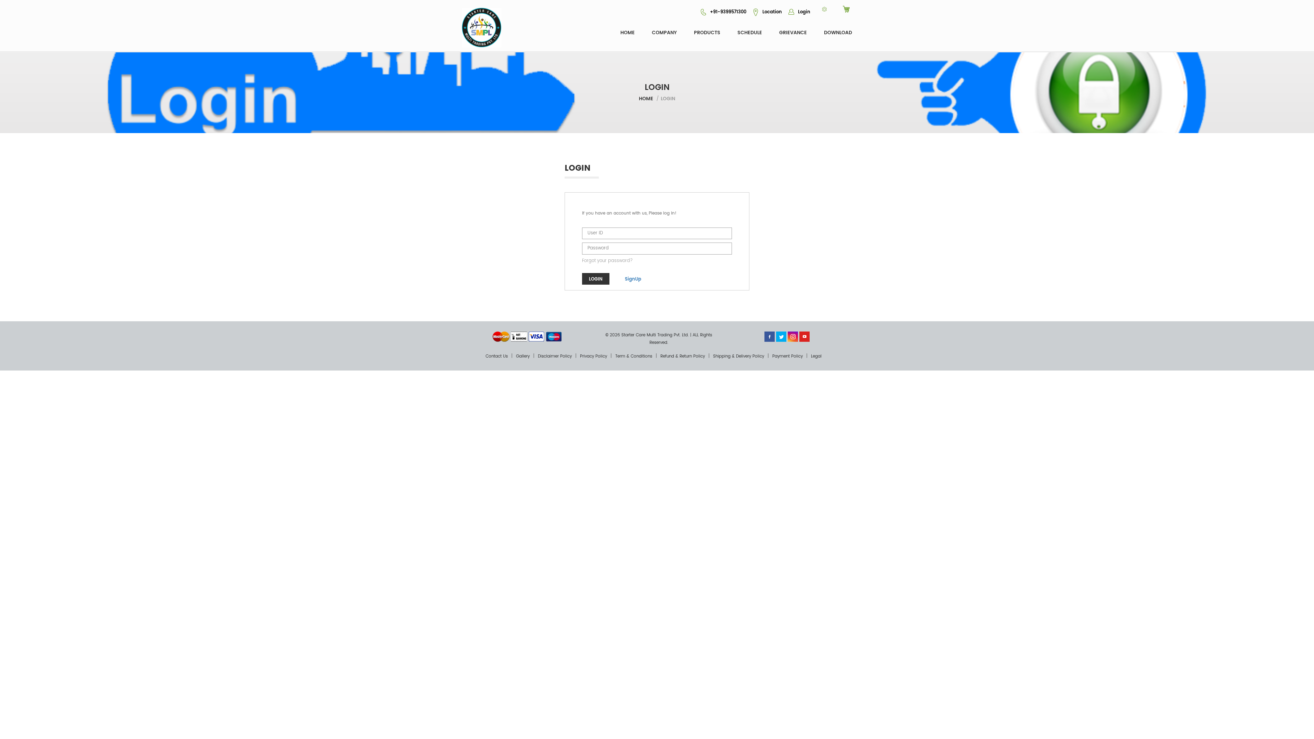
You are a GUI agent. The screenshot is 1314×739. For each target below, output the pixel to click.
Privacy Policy (593, 356)
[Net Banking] (519, 336)
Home (627, 33)
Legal (816, 356)
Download (838, 33)
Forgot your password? (607, 261)
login (596, 279)
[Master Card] (501, 336)
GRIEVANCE (793, 33)
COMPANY (664, 33)
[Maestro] (554, 336)
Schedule (749, 33)
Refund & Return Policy (682, 356)
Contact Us (497, 356)
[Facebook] (769, 336)
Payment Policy (787, 356)
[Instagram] (793, 336)
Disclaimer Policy (555, 356)
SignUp (633, 279)
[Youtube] (804, 336)
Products (707, 33)
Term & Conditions (633, 356)
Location (771, 12)
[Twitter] (781, 336)
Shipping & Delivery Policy (738, 356)
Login (803, 12)
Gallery (523, 356)
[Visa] (536, 336)
